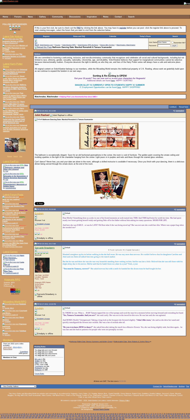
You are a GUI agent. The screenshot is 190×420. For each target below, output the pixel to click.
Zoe (6, 171)
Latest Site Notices (13, 36)
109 (52, 415)
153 (188, 415)
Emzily (7, 201)
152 (184, 415)
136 (135, 415)
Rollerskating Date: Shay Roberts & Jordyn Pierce (132, 341)
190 (114, 417)
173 (61, 417)
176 (70, 417)
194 (126, 417)
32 (62, 414)
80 (169, 414)
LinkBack (173, 107)
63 (131, 414)
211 (179, 417)
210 (176, 417)
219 (79, 419)
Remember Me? (179, 43)
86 (182, 414)
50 (102, 414)
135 (131, 415)
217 (73, 419)
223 (92, 419)
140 (147, 415)
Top (187, 386)
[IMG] (37, 363)
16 (26, 414)
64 (133, 414)
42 (84, 414)
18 (31, 414)
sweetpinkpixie (10, 188)
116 (73, 415)
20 (35, 414)
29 (55, 414)
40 (80, 414)
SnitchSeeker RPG (69, 45)
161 (23, 417)
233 (123, 419)
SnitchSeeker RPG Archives (88, 45)
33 (64, 414)
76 (160, 414)
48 (98, 414)
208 (170, 417)
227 (104, 419)
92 (6, 415)
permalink (180, 111)
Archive (182, 386)
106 (43, 415)
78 (164, 414)
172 (57, 417)
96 (15, 415)
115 (70, 415)
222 (88, 419)
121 (88, 415)
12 (17, 414)
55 (113, 414)
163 (29, 417)
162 (26, 417)
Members (8, 340)
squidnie (8, 321)
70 (147, 414)
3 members (24, 351)
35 (69, 414)
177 (73, 417)
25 (46, 414)
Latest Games (10, 252)
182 (89, 417)
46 (93, 414)
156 (8, 417)
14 (22, 414)
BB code (38, 359)
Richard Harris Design (101, 409)
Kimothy (7, 335)
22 (40, 414)
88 (187, 414)
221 (85, 419)
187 (104, 417)
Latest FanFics (11, 161)
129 (113, 415)
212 (182, 417)
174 (64, 417)
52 (106, 414)
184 (95, 417)
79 (167, 414)
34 (66, 414)
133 (125, 415)
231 (116, 419)
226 (101, 419)
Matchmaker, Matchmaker (126, 45)
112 (61, 415)
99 (22, 415)
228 (107, 419)
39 (78, 414)
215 (67, 419)
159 (17, 417)
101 (27, 415)
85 (180, 414)
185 (98, 417)
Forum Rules (39, 373)
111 (58, 415)
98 (19, 415)
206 (163, 417)
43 (86, 414)
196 (132, 417)
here (113, 80)
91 (4, 415)
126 (103, 415)
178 (76, 417)
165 (36, 417)
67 (140, 414)
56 (115, 414)
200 (145, 417)
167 (42, 417)
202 (151, 417)
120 (85, 415)
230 (113, 419)
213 (185, 417)
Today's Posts (145, 36)
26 (49, 414)
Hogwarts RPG (12, 279)
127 (107, 415)
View (20, 156)
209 (173, 417)
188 (107, 417)
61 (127, 414)
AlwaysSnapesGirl (11, 43)
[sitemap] (187, 17)
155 (4, 417)
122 (91, 415)
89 (189, 414)
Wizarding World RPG (14, 301)
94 (10, 415)
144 (160, 415)
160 (20, 417)
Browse (9, 156)
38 (75, 414)
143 (156, 415)
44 (89, 414)
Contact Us (157, 386)
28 (53, 414)
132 (122, 415)
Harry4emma (10, 260)
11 (15, 414)
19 (33, 414)
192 (120, 417)
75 (158, 414)
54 (111, 414)
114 (67, 415)
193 (123, 417)
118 (79, 415)
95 (13, 415)
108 (49, 415)
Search (16, 156)
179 (79, 417)
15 (24, 414)
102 (30, 415)
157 (11, 417)
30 (57, 414)
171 (54, 417)
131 (119, 415)
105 (40, 415)
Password (152, 45)
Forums (57, 45)
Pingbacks (38, 368)
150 (178, 415)
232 (120, 419)
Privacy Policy (124, 400)
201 (148, 417)
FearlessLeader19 (11, 214)
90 (2, 415)
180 (82, 417)
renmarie (8, 58)
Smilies (37, 361)
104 (36, 415)
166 (39, 417)
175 (67, 417)
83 (175, 414)
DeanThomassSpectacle (13, 247)
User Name (153, 42)
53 (109, 414)
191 (117, 417)
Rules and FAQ (79, 36)
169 (48, 417)
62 (129, 414)
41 (82, 414)
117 (76, 415)
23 (42, 414)
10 (13, 414)
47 (95, 414)
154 (1, 417)
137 (138, 415)
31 (60, 414)
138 (141, 415)
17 (29, 414)
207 (167, 417)
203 (154, 417)
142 (153, 415)
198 (138, 417)
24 (44, 414)
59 (122, 414)
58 (120, 414)
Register (46, 36)
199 (142, 417)
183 (92, 417)
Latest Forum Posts (13, 194)
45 (91, 414)
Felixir (7, 208)
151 (181, 415)
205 (160, 417)
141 (150, 415)
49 (100, 414)
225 (98, 419)
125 (100, 415)
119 (82, 415)
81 (171, 414)
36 (71, 414)
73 (153, 414)
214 (188, 417)
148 (172, 415)
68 (142, 414)
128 (110, 415)
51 (104, 414)
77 (162, 414)
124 (97, 415)
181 (85, 417)
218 (76, 419)
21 (37, 414)
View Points (15, 293)
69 (144, 414)
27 (51, 414)
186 (101, 417)
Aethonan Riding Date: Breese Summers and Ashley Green (91, 341)
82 (173, 414)
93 (8, 415)
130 (116, 415)
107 (46, 415)
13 (20, 414)
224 (95, 419)
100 (24, 415)
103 (33, 415)
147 (169, 415)
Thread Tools (183, 107)
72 (151, 414)
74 (155, 414)
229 (110, 419)
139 (144, 415)
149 (175, 415)
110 (55, 415)
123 (94, 415)
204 (157, 417)
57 (118, 414)
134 (128, 415)
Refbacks (38, 370)
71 (149, 414)
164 (32, 417)
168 (45, 417)
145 (163, 415)
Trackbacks (39, 366)
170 (51, 417)
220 (82, 419)
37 (73, 414)
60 (124, 414)
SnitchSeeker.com (46, 45)
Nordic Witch (9, 308)
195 (129, 417)
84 (178, 414)
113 (64, 415)
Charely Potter (10, 51)
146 (166, 415)
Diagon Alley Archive (107, 45)
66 (138, 414)
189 (110, 417)
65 (135, 414)
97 (17, 415)
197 (135, 417)
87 (184, 414)
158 (14, 417)
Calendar (112, 36)
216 (70, 419)
